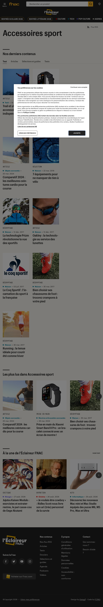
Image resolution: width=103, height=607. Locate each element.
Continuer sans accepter (78, 87)
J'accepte (77, 133)
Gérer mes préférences (27, 133)
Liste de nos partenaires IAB (27, 126)
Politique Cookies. (29, 112)
